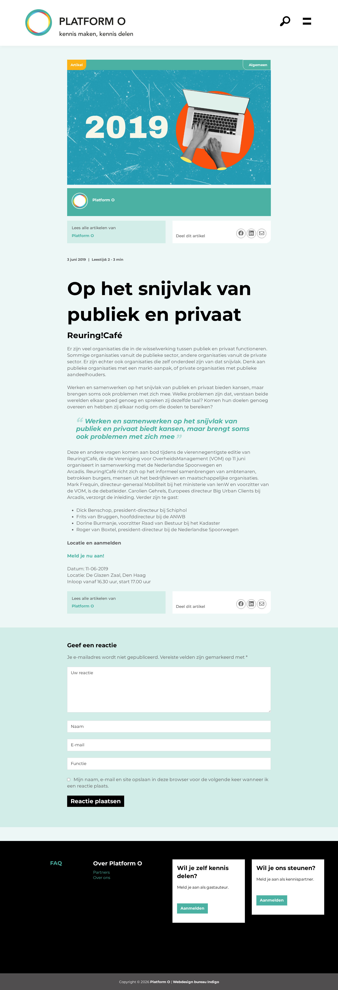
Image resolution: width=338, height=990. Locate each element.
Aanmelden (192, 908)
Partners (101, 872)
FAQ (56, 863)
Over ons (101, 877)
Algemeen (258, 65)
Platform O (160, 982)
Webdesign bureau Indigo (196, 982)
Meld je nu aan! (85, 556)
